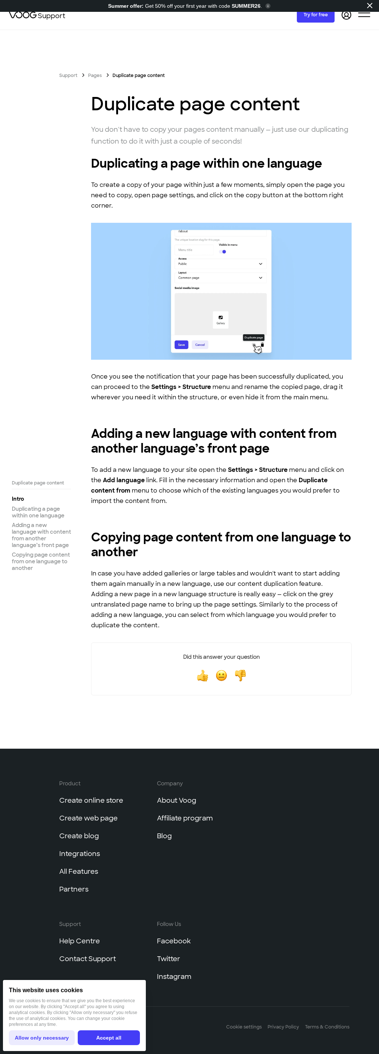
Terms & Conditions (327, 1027)
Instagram (174, 976)
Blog (164, 836)
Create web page (88, 818)
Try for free (315, 15)
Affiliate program (185, 818)
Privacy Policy (283, 1027)
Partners (73, 889)
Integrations (79, 853)
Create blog (79, 836)
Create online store (91, 800)
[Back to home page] (23, 14)
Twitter (168, 958)
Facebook (174, 941)
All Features (78, 871)
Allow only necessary (42, 1038)
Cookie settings (244, 1027)
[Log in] (346, 15)
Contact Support (87, 958)
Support (51, 15)
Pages (95, 75)
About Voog (176, 800)
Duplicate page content (38, 483)
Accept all (108, 1038)
